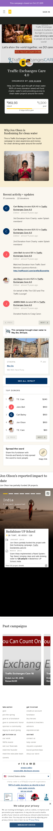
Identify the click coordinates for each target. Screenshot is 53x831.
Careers (6, 757)
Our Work (6, 738)
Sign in (46, 12)
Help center (31, 742)
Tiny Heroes (31, 718)
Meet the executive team (13, 753)
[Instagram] (24, 763)
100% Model (8, 742)
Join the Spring (9, 714)
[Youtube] (30, 763)
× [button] (50, 804)
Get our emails (27, 791)
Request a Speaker (34, 746)
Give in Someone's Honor (13, 722)
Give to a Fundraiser (11, 718)
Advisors (30, 726)
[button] (26, 825)
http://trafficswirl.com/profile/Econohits (31, 270)
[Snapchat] (27, 763)
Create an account (34, 710)
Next (43, 322)
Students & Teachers (34, 722)
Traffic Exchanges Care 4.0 (30, 208)
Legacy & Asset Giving (12, 730)
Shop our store (32, 753)
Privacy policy (26, 767)
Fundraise (30, 714)
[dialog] (26, 816)
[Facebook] (21, 763)
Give (4, 710)
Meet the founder (10, 749)
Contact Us (30, 738)
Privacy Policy (34, 820)
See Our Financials (10, 746)
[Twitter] (19, 763)
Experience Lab (32, 730)
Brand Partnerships (34, 749)
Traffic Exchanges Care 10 (24, 546)
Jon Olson (35, 81)
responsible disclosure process (26, 770)
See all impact (26, 381)
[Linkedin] (34, 764)
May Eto (10, 366)
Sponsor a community (12, 726)
